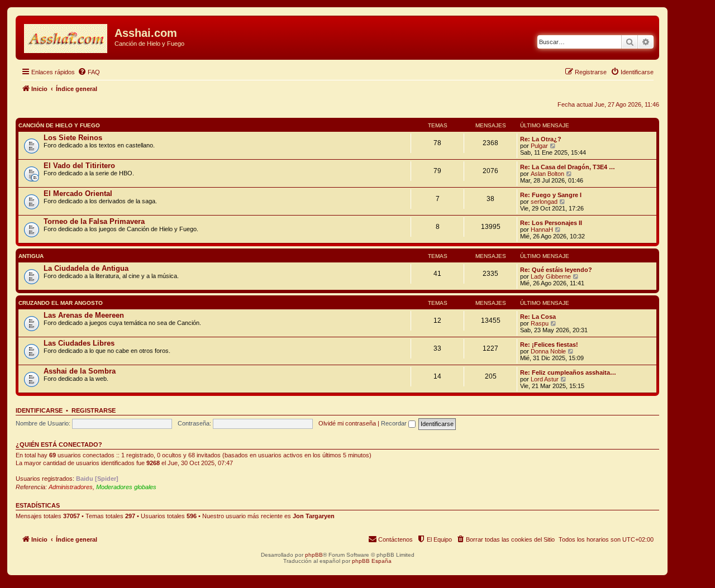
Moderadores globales (126, 487)
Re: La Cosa (538, 316)
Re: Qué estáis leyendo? (556, 269)
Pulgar (539, 145)
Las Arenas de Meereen (84, 315)
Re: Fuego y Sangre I (550, 195)
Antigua (31, 256)
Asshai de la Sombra (80, 371)
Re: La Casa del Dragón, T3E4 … (567, 167)
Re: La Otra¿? (540, 139)
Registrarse (94, 410)
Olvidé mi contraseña (347, 423)
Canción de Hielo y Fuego (59, 125)
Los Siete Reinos (73, 137)
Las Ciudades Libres (79, 343)
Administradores (71, 487)
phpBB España (372, 561)
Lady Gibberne (551, 276)
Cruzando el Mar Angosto (60, 303)
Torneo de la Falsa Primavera (94, 221)
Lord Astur (545, 379)
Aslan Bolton (547, 173)
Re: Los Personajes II (551, 222)
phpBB (314, 555)
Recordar (394, 423)
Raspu (540, 323)
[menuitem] (89, 72)
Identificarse (39, 410)
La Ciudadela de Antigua (86, 268)
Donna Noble (548, 351)
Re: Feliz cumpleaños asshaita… (568, 372)
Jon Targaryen (314, 516)
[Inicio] (66, 36)
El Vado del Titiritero (79, 165)
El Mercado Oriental (78, 193)
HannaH (542, 229)
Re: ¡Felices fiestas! (549, 344)
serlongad (544, 201)
